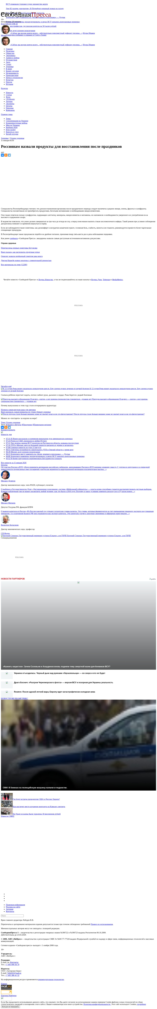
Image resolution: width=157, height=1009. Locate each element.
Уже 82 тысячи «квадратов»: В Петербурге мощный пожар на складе (35, 8)
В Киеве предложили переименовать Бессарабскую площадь (34, 458)
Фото (8, 97)
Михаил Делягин (8, 481)
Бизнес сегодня (12, 71)
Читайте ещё (6, 386)
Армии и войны (12, 58)
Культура (9, 80)
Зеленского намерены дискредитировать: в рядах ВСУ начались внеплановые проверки (43, 22)
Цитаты (9, 106)
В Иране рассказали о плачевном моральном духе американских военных (39, 439)
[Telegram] (9, 155)
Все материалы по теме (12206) (14, 265)
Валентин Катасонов (10, 525)
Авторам (9, 909)
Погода (9, 82)
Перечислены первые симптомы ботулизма (19, 248)
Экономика (10, 55)
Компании (10, 110)
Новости (9, 93)
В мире (9, 69)
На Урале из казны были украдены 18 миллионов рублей (37, 814)
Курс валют (11, 130)
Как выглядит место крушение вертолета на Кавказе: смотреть (39, 807)
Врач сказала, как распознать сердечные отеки (20, 252)
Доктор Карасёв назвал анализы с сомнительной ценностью (26, 260)
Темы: (8, 119)
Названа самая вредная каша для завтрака (18, 410)
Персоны (9, 108)
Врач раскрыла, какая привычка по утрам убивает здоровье (26, 412)
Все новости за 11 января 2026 (13, 463)
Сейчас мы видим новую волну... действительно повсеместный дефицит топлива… (46, 33)
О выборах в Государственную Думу (16, 489)
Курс (3, 24)
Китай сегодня (12, 134)
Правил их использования (102, 924)
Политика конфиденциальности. (97, 1004)
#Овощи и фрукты (13, 425)
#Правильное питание (42, 425)
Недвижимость (12, 73)
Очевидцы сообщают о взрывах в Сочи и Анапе (26, 35)
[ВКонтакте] (2, 155)
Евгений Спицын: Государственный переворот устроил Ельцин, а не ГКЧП (99, 536)
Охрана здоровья (17, 138)
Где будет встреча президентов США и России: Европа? (36, 799)
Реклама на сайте (13, 907)
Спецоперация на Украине (17, 121)
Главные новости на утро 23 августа (23, 447)
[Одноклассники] (5, 155)
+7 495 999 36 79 (12, 964)
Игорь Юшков (89, 33)
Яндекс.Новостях (45, 280)
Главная (9, 49)
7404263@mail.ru (14, 973)
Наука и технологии (14, 78)
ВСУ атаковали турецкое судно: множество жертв (27, 4)
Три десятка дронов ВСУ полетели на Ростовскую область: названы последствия (42, 443)
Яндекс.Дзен (96, 280)
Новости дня (6, 434)
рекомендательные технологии (51, 979)
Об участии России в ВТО (12, 467)
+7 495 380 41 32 (12, 975)
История (9, 84)
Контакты (10, 911)
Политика (10, 51)
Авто (8, 62)
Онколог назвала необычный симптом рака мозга (22, 256)
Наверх (4, 984)
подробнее (141, 1004)
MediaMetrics (117, 280)
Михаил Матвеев (8, 503)
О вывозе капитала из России (13, 511)
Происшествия (12, 75)
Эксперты (10, 104)
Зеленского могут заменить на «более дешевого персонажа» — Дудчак (38, 454)
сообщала (14, 238)
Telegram (106, 280)
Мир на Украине (13, 125)
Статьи (9, 95)
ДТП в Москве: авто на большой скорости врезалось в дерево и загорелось (39, 445)
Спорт (8, 64)
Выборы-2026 (11, 127)
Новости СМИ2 (7, 816)
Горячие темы (7, 114)
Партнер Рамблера (8, 996)
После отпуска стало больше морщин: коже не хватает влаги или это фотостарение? (109, 414)
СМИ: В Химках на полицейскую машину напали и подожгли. (35, 788)
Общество (10, 53)
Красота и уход (12, 132)
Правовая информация (15, 905)
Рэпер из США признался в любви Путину (26, 441)
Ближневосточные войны (16, 123)
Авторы (9, 101)
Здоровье (9, 67)
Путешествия (11, 60)
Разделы (4, 88)
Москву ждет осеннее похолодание (23, 452)
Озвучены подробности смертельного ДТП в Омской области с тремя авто (39, 450)
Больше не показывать (10, 1007)
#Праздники (27, 425)
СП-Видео (10, 99)
